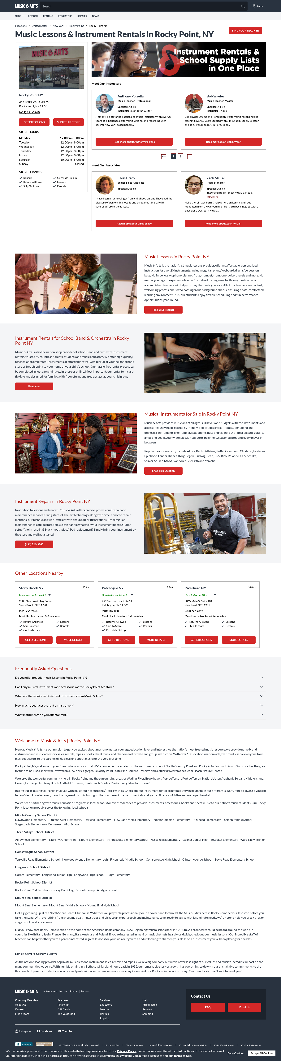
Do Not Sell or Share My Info (193, 1045)
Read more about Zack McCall (223, 223)
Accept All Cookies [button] (261, 1053)
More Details (73, 639)
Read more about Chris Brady (134, 223)
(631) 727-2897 (194, 611)
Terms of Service (134, 1045)
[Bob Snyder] (194, 103)
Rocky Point (76, 25)
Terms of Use (182, 1055)
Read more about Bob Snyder (223, 141)
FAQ (207, 1007)
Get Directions (34, 122)
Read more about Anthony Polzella (134, 141)
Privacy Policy (126, 1051)
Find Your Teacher (163, 309)
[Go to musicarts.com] (26, 6)
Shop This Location (163, 470)
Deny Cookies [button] (235, 1053)
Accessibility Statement (160, 1045)
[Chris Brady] (105, 185)
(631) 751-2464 (28, 611)
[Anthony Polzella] (105, 103)
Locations (21, 25)
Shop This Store (68, 122)
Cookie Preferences (251, 1045)
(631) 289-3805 (111, 611)
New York (59, 25)
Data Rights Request (224, 1045)
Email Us (244, 1007)
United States (40, 25)
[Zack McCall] (194, 185)
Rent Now (34, 386)
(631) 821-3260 (29, 112)
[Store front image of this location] (51, 65)
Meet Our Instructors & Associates (39, 616)
